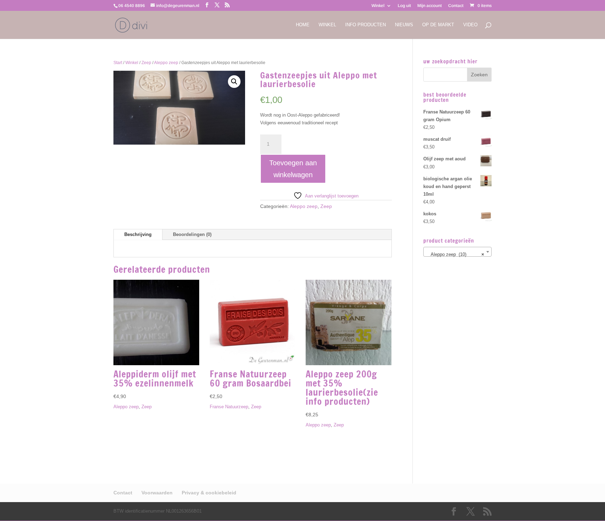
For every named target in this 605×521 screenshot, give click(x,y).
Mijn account (429, 6)
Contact (456, 6)
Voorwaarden (157, 492)
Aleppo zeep (166, 62)
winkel (327, 24)
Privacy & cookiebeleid (209, 492)
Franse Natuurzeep (229, 406)
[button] (234, 81)
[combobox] (457, 252)
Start (117, 62)
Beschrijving (138, 234)
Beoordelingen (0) (192, 234)
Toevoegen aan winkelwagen (293, 169)
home (303, 24)
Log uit (404, 6)
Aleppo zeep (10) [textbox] (455, 254)
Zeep (146, 62)
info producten (365, 24)
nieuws (404, 24)
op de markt (438, 24)
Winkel (377, 6)
